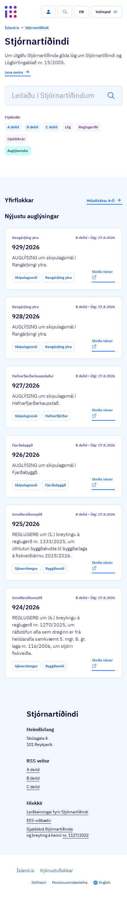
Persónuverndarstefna (69, 882)
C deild (33, 786)
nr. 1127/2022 (76, 835)
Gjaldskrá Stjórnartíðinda (50, 829)
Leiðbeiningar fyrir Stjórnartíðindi (57, 812)
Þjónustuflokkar (56, 870)
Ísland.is (25, 870)
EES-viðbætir (39, 820)
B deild (33, 778)
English (104, 882)
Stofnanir (39, 882)
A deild (33, 769)
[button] (48, 12)
